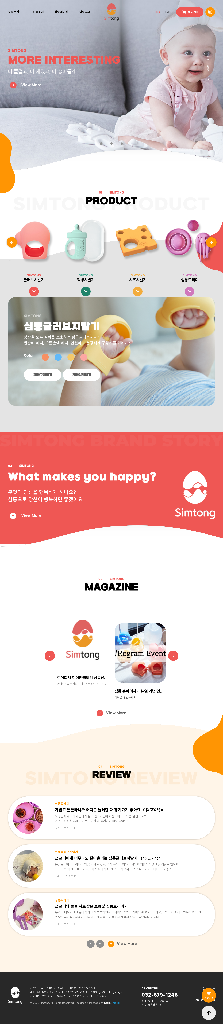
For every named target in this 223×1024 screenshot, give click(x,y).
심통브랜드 (15, 12)
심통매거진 (61, 12)
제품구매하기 (42, 375)
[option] (34, 257)
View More (31, 516)
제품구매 (193, 12)
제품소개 (38, 12)
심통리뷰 (84, 12)
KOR (157, 12)
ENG (167, 12)
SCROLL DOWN (208, 63)
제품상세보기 (81, 375)
